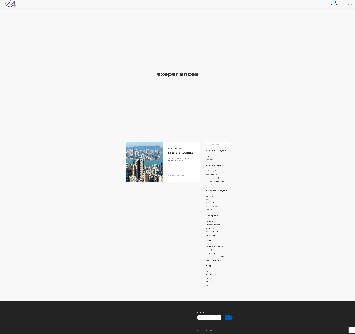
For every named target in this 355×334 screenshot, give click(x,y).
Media (294, 4)
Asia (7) (208, 199)
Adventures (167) (212, 231)
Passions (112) (211, 235)
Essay (306, 4)
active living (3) (211, 171)
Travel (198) (210, 228)
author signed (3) (212, 174)
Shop (300, 4)
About (312, 4)
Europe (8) (209, 196)
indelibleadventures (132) (214, 246)
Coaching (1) (210, 160)
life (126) (209, 250)
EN (325, 4)
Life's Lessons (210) (213, 225)
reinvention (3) (211, 185)
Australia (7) (210, 203)
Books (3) (209, 156)
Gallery (287, 4)
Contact (319, 4)
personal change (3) (213, 178)
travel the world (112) (213, 260)
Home (271, 4)
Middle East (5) (211, 210)
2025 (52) (209, 275)
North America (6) (212, 206)
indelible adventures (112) (215, 257)
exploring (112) (211, 253)
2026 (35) (209, 271)
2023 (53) (209, 282)
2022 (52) (209, 285)
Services (278, 4)
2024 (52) (209, 278)
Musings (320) (211, 221)
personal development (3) (215, 181)
